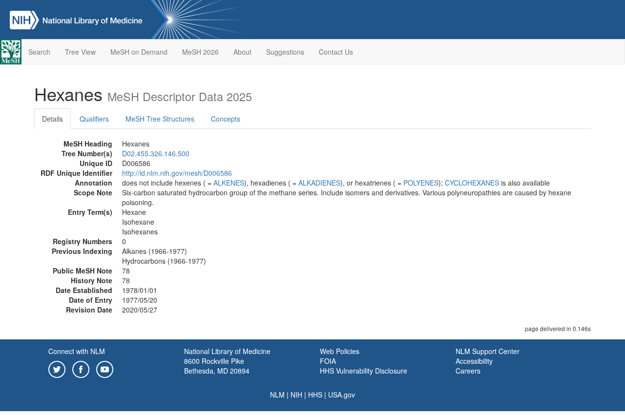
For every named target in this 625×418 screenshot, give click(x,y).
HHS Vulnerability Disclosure (363, 371)
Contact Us (336, 52)
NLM (277, 394)
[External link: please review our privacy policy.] (56, 368)
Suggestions (285, 52)
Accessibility (474, 361)
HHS (315, 394)
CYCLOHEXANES (472, 183)
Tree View (80, 52)
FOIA (328, 361)
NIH (296, 394)
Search (39, 52)
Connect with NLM (76, 351)
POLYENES (420, 183)
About (242, 52)
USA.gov (341, 394)
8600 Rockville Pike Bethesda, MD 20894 (217, 366)
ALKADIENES (319, 183)
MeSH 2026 (200, 52)
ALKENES (228, 183)
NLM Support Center (488, 351)
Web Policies (339, 351)
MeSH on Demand (138, 52)
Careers (468, 371)
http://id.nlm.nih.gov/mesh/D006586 (177, 173)
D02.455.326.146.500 (155, 153)
